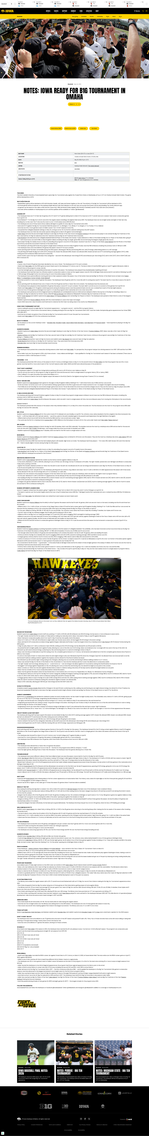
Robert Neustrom (22, 439)
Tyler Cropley (33, 428)
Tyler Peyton (105, 642)
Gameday (100, 16)
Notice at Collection (102, 1125)
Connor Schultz (35, 278)
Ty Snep (97, 912)
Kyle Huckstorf (22, 238)
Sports (48, 11)
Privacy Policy (21, 1125)
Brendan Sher (51, 323)
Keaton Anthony (83, 234)
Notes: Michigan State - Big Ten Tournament (113, 1072)
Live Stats (77, 169)
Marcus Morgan (59, 294)
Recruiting (75, 16)
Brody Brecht (22, 341)
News (114, 16)
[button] (15, 4)
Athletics (89, 11)
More (120, 16)
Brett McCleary (79, 323)
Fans (81, 11)
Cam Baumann (88, 323)
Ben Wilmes (27, 838)
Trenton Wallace (94, 331)
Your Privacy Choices (84, 1125)
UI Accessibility (68, 1130)
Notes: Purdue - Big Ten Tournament (69, 1072)
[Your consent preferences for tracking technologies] (2, 1133)
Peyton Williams (62, 296)
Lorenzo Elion (48, 420)
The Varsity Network (93, 166)
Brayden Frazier (61, 323)
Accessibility (81, 1130)
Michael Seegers (73, 789)
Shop (97, 11)
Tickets (56, 11)
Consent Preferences (37, 1125)
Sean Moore (66, 893)
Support (64, 11)
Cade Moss (28, 840)
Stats (107, 16)
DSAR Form (70, 1125)
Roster (92, 16)
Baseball (70, 84)
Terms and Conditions (55, 1125)
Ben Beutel (66, 339)
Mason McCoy (113, 420)
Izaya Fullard (70, 323)
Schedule (84, 16)
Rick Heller (29, 266)
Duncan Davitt (100, 323)
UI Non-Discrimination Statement (123, 1125)
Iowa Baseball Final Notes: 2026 (33, 1072)
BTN (76, 163)
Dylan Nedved (109, 242)
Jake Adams (122, 437)
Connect (73, 11)
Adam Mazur (81, 178)
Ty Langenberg (25, 278)
